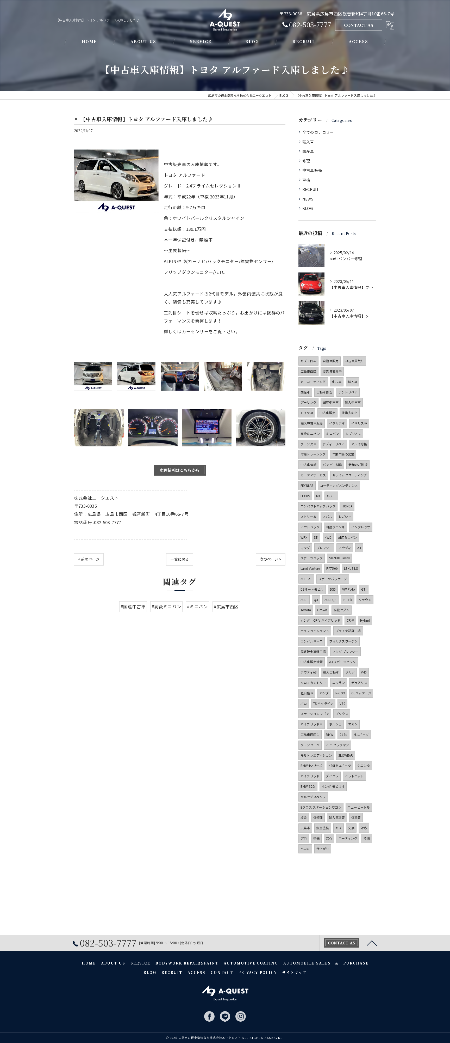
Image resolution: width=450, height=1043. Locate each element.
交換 (351, 828)
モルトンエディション (316, 755)
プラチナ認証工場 (348, 630)
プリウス (341, 713)
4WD (328, 537)
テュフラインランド (315, 630)
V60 (342, 703)
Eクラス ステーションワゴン (321, 807)
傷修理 (318, 817)
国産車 (308, 151)
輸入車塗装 (337, 817)
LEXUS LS (351, 568)
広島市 (305, 828)
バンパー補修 (332, 464)
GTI (363, 589)
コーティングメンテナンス (339, 485)
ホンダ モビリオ (333, 786)
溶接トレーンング (313, 454)
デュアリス (359, 682)
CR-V (350, 620)
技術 (367, 838)
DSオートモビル (312, 589)
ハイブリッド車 (312, 724)
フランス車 (308, 444)
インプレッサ (360, 527)
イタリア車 (337, 423)
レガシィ (345, 516)
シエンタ (363, 765)
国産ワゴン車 (335, 527)
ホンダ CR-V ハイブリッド (320, 620)
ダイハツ (332, 776)
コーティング (348, 838)
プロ (304, 838)
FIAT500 (332, 568)
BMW (329, 734)
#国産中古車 (133, 606)
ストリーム (308, 516)
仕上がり (322, 848)
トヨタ (347, 599)
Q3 (316, 599)
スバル (327, 516)
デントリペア (348, 392)
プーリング (308, 402)
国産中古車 (331, 402)
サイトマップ (294, 972)
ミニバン (332, 433)
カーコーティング (313, 381)
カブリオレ (353, 433)
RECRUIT (310, 189)
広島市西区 (308, 371)
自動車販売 (331, 361)
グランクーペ (310, 745)
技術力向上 (350, 412)
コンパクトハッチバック (318, 506)
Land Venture (310, 568)
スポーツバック (312, 558)
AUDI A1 (306, 579)
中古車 (337, 381)
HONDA (347, 506)
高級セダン (341, 610)
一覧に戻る (179, 559)
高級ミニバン (310, 433)
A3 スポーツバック (342, 661)
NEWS (307, 199)
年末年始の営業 (343, 454)
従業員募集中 (332, 371)
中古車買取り (354, 361)
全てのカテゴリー (318, 132)
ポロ (304, 703)
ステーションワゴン (315, 713)
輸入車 (308, 141)
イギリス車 (359, 423)
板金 (304, 817)
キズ (338, 828)
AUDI (304, 599)
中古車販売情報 (312, 661)
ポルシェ (335, 724)
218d (343, 734)
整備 (316, 838)
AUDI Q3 (330, 599)
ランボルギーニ (312, 641)
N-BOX (340, 693)
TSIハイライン (323, 703)
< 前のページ (88, 559)
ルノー (331, 496)
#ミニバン (197, 606)
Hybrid (365, 620)
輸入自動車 (331, 672)
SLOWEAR (345, 755)
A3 (359, 547)
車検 (306, 180)
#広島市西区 (226, 606)
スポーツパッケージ (332, 579)
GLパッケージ (361, 693)
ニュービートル (359, 807)
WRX (304, 537)
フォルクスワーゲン (343, 641)
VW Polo (348, 589)
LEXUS (305, 496)
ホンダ (324, 693)
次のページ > (270, 559)
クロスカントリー (313, 682)
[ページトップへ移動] (372, 943)
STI (316, 537)
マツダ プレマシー (345, 651)
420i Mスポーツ (340, 765)
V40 (364, 672)
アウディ (345, 547)
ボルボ (350, 672)
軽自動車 (307, 693)
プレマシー (324, 547)
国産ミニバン (347, 537)
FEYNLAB (307, 485)
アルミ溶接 (359, 444)
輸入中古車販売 (312, 423)
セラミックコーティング (349, 475)
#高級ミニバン (166, 606)
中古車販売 (312, 170)
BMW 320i (308, 786)
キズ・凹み (308, 361)
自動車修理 (324, 392)
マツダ (305, 547)
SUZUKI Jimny (339, 558)
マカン (353, 724)
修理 (306, 160)
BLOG (307, 208)
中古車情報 (308, 464)
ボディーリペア (334, 444)
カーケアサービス (313, 475)
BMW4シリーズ (311, 765)
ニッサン (338, 682)
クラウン (365, 599)
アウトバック (310, 527)
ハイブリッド (310, 776)
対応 (364, 828)
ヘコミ (305, 848)
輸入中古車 (353, 402)
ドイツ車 (307, 412)
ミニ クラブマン (337, 745)
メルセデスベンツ (313, 797)
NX (318, 496)
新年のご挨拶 (357, 464)
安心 (329, 838)
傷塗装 (356, 817)
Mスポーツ (361, 734)
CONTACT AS (358, 25)
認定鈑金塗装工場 (313, 651)
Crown (322, 610)
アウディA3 (309, 672)
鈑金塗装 (322, 828)
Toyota (306, 610)
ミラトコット (354, 776)
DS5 (333, 589)
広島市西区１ (310, 734)
